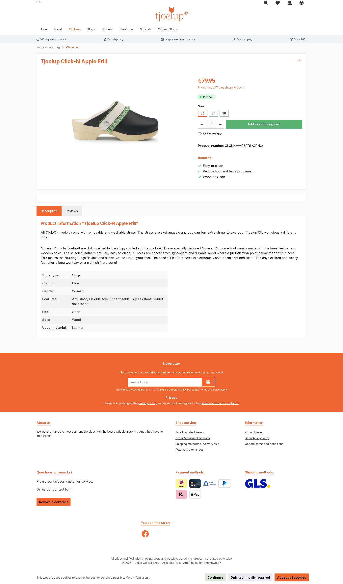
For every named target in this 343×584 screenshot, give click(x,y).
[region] (115, 119)
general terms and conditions (219, 403)
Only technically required (250, 577)
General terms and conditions (264, 443)
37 (213, 113)
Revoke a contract (53, 502)
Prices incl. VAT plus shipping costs (221, 87)
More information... (138, 577)
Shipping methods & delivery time (197, 443)
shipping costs (151, 558)
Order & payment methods (192, 438)
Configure (215, 577)
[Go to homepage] (171, 14)
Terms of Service (210, 389)
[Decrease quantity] (202, 124)
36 (202, 113)
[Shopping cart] (301, 3)
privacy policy (147, 403)
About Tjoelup (254, 432)
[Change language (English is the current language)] (39, 2)
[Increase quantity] (220, 124)
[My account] (290, 3)
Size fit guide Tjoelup (189, 432)
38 (224, 113)
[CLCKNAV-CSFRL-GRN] (115, 119)
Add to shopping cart (264, 124)
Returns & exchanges (189, 449)
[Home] (58, 47)
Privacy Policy (186, 389)
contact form (62, 489)
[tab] (49, 211)
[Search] (266, 3)
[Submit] (208, 382)
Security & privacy (257, 438)
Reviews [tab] (72, 211)
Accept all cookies (291, 577)
